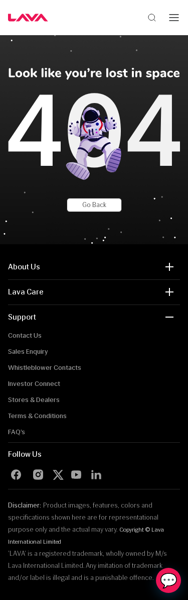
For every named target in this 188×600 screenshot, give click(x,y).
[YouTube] (76, 475)
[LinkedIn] (96, 475)
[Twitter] (60, 475)
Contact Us (25, 335)
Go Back (94, 205)
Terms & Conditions (37, 416)
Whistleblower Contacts (44, 367)
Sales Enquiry (28, 351)
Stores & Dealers (34, 399)
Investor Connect (34, 383)
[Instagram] (38, 475)
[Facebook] (16, 475)
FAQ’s (16, 432)
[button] (94, 266)
